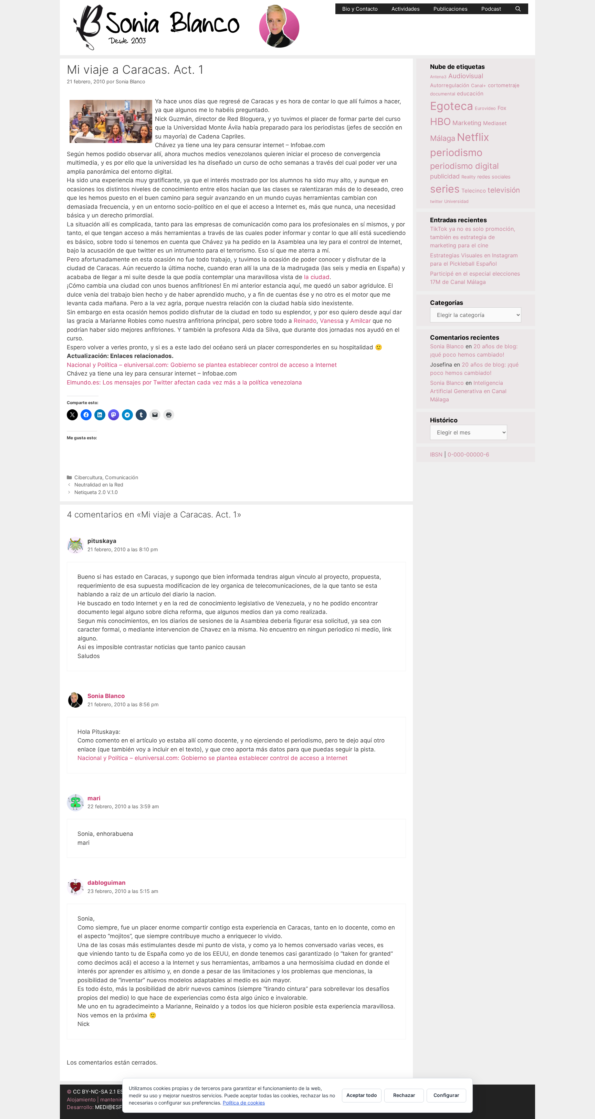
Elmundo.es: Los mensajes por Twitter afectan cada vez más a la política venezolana (184, 382)
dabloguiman (106, 882)
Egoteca (451, 106)
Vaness (330, 320)
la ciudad (317, 277)
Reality (468, 176)
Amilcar (360, 320)
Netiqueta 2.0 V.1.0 (96, 492)
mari (94, 798)
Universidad (456, 201)
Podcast (491, 9)
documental (442, 93)
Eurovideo (485, 108)
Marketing (466, 122)
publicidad (445, 176)
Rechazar (404, 1095)
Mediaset (495, 123)
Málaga (442, 138)
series (445, 189)
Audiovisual (465, 76)
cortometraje (504, 85)
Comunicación (121, 477)
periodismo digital (464, 166)
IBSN (436, 454)
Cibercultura (88, 477)
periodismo (456, 152)
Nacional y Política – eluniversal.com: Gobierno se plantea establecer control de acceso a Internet (202, 364)
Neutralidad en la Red (98, 484)
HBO (440, 121)
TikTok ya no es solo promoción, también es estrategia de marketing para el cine (472, 237)
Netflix (473, 137)
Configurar (446, 1095)
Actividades (406, 9)
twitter (436, 201)
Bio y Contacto (360, 9)
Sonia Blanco (106, 695)
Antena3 (438, 76)
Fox (502, 108)
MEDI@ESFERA (113, 1107)
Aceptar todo (361, 1095)
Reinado (305, 320)
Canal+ (478, 85)
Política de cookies (244, 1103)
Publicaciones (451, 9)
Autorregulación (449, 85)
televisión (504, 190)
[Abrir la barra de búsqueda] (518, 8)
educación (470, 93)
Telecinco (473, 190)
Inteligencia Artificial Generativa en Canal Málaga (468, 391)
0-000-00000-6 (468, 454)
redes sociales (494, 176)
